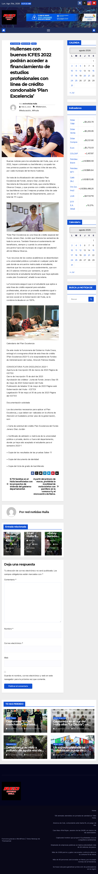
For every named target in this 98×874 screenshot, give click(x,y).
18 (76, 75)
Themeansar (6, 841)
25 (76, 80)
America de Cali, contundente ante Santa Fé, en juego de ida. (74, 824)
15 (93, 71)
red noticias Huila (30, 104)
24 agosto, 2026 (62, 729)
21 (89, 75)
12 (80, 71)
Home (94, 810)
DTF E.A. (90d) (72, 205)
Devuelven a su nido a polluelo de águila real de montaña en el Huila (24, 750)
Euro (72, 148)
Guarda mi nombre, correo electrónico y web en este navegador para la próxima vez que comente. (28, 677)
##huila (35, 110)
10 (72, 71)
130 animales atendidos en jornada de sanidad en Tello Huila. (75, 817)
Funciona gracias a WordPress (13, 839)
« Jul (72, 92)
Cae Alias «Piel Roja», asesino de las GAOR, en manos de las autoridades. (74, 831)
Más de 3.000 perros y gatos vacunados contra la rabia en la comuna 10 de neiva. (74, 853)
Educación (26, 43)
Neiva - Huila (11, 718)
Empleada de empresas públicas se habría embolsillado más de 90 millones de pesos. (73, 846)
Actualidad (15, 43)
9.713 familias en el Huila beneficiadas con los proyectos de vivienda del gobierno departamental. (21, 484)
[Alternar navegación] (48, 30)
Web (6, 657)
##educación (25, 110)
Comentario (10, 579)
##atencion (41, 106)
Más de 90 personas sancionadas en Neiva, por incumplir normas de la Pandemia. (74, 861)
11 (76, 71)
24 (72, 80)
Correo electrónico (13, 643)
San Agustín (11, 744)
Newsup (34, 839)
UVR (72, 196)
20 (85, 75)
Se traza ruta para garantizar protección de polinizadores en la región (74, 868)
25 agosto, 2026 (15, 729)
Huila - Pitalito (59, 718)
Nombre (8, 629)
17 (72, 75)
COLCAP (74, 153)
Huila (34, 43)
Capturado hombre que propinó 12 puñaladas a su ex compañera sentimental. (76, 839)
